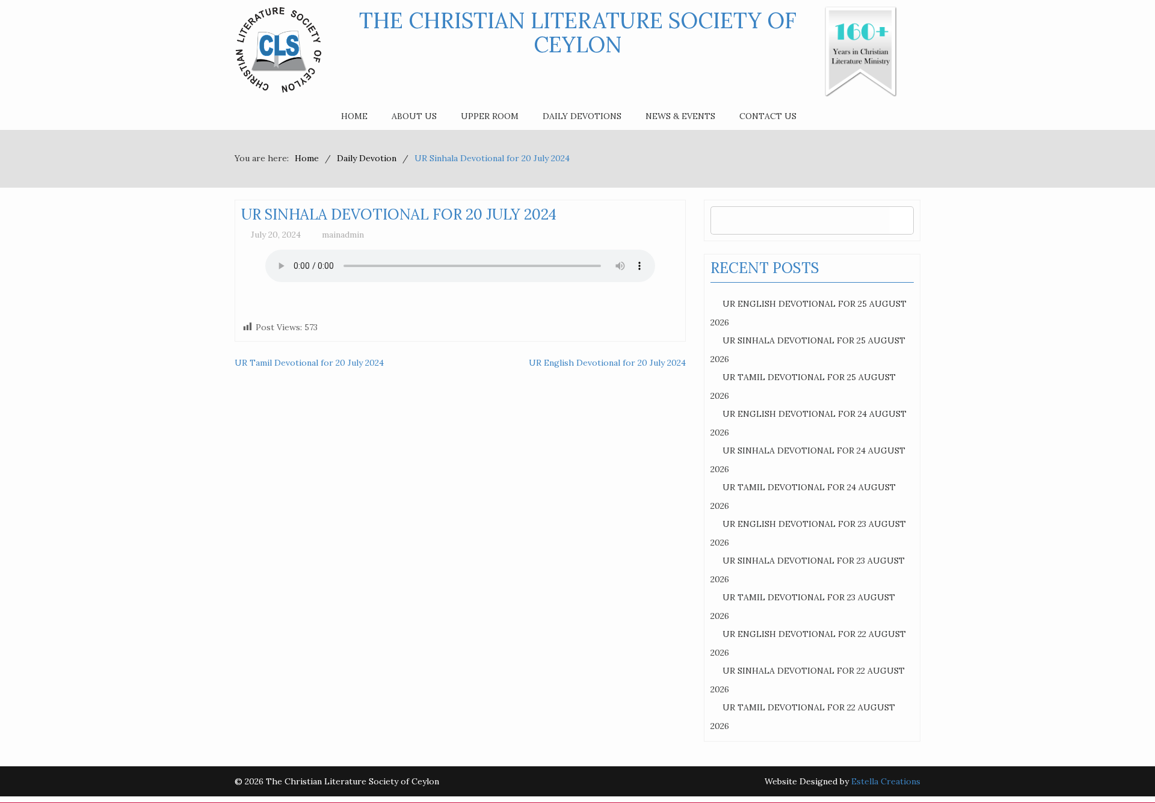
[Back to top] (1121, 769)
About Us (414, 116)
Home (354, 116)
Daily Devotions (582, 116)
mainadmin (343, 234)
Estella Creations (885, 781)
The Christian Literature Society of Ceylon (577, 32)
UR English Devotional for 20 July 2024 (607, 362)
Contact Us (767, 116)
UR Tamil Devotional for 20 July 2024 (309, 362)
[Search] (901, 220)
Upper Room (490, 116)
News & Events (680, 116)
